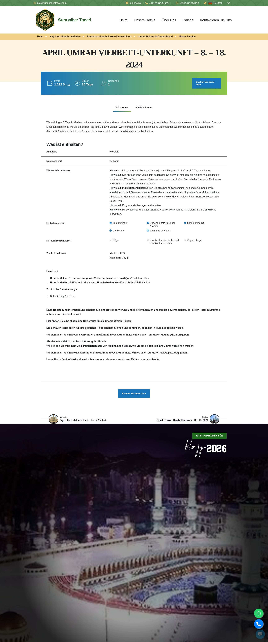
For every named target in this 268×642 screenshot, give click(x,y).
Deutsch (218, 3)
